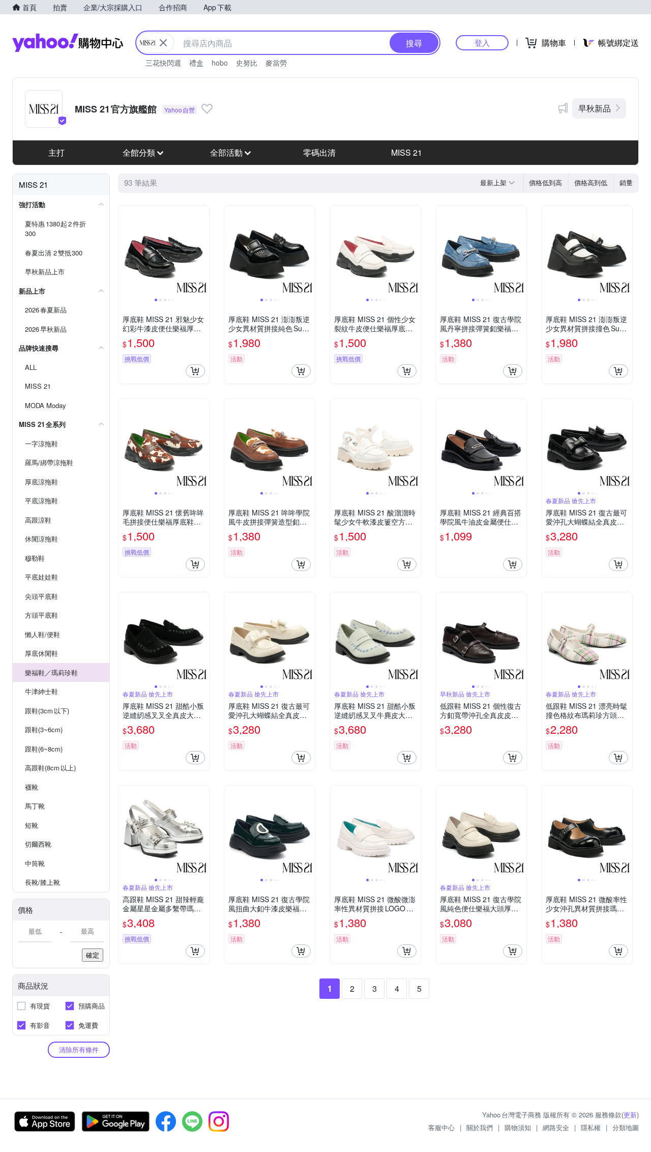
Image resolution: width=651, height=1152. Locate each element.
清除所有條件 (79, 1049)
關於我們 (479, 1127)
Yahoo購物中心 (67, 43)
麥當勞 (276, 62)
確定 (92, 955)
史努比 (246, 62)
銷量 (626, 182)
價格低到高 (545, 182)
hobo (220, 62)
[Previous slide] (125, 251)
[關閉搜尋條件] (163, 43)
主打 (56, 152)
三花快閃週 (163, 62)
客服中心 (441, 1127)
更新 (630, 1114)
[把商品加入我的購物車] (195, 371)
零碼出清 (319, 152)
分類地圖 (625, 1127)
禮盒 (196, 62)
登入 (482, 42)
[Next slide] (202, 251)
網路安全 (556, 1127)
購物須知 (518, 1127)
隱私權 (591, 1127)
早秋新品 (594, 108)
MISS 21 (406, 152)
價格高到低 (590, 182)
